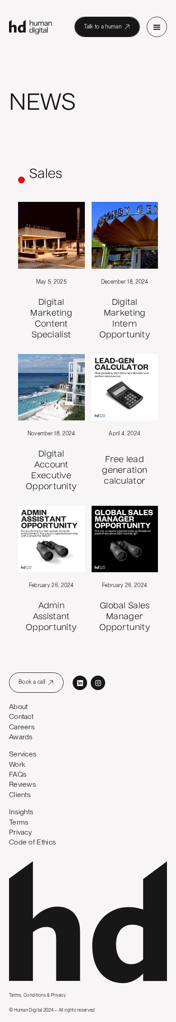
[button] (157, 27)
